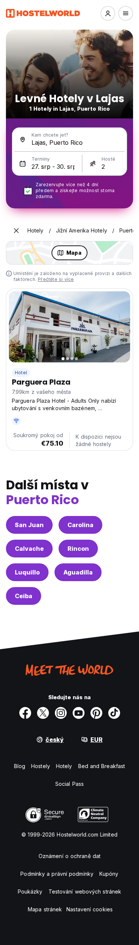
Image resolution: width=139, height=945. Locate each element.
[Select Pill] (107, 13)
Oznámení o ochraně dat (69, 856)
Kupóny (109, 874)
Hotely (64, 766)
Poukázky (30, 891)
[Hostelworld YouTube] (79, 713)
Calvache (29, 548)
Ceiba (23, 596)
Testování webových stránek (85, 891)
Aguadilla (78, 572)
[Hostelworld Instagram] (61, 713)
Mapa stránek (45, 909)
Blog (19, 766)
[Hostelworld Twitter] (43, 713)
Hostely (40, 766)
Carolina (80, 525)
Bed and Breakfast (101, 766)
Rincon (78, 548)
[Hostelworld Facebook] (25, 713)
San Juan (29, 525)
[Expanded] (16, 230)
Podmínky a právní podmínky (56, 874)
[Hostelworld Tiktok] (114, 713)
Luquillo (27, 572)
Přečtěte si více (56, 279)
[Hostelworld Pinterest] (96, 713)
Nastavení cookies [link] (89, 909)
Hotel (21, 372)
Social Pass (69, 784)
